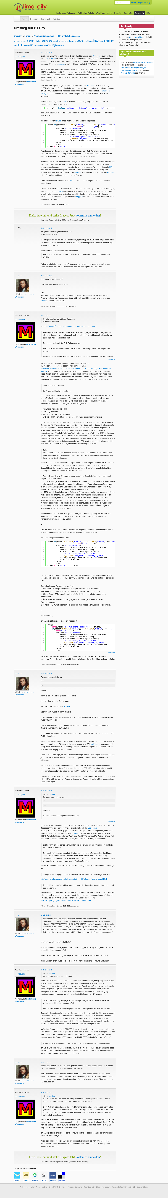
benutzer (57, 40)
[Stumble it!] (36, 1181)
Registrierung (144, 2)
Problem (110, 172)
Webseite (97, 55)
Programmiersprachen (43, 35)
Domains (118, 13)
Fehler (60, 191)
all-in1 (20, 275)
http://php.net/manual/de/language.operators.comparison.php (69, 326)
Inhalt (50, 245)
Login (133, 2)
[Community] (18, 17)
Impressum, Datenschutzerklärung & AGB (118, 1186)
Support (79, 196)
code (80, 40)
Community (139, 13)
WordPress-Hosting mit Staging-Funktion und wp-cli (134, 68)
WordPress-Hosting (104, 13)
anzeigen (18, 40)
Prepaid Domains (128, 72)
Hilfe (148, 13)
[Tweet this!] (18, 1181)
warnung (50, 45)
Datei (58, 120)
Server (43, 300)
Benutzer (34, 19)
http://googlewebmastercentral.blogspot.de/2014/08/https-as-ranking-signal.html (74, 879)
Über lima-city (89, 1186)
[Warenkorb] (152, 11)
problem (109, 41)
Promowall (45, 19)
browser (72, 40)
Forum (24, 19)
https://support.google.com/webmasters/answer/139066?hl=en (66, 900)
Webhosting (25, 1186)
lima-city (17, 35)
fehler (90, 40)
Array (76, 833)
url (31, 45)
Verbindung (95, 744)
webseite (60, 45)
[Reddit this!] (45, 1181)
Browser (77, 172)
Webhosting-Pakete (86, 13)
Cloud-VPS (128, 13)
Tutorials (56, 19)
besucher (65, 41)
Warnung (106, 90)
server (27, 45)
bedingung (46, 40)
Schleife (67, 706)
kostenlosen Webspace (143, 62)
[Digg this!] (27, 1181)
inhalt (101, 40)
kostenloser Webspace (65, 13)
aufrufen (37, 40)
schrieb (52, 794)
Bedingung (92, 827)
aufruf (30, 40)
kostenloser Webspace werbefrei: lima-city (40, 7)
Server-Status (142, 1186)
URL (111, 167)
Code (64, 101)
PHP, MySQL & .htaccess (68, 35)
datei (85, 41)
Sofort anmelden (136, 37)
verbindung (38, 45)
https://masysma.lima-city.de (84, 137)
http (96, 40)
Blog (98, 1186)
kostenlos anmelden (88, 215)
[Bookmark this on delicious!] (62, 1181)
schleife (18, 45)
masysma (21, 56)
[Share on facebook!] (53, 1181)
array (24, 40)
